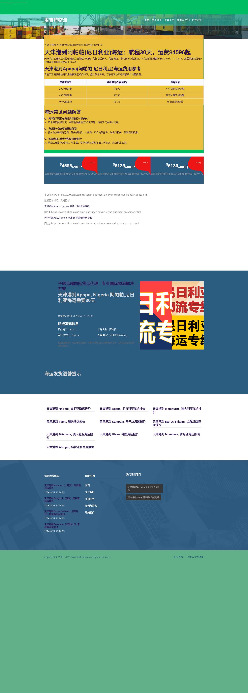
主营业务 (169, 20)
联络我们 (197, 20)
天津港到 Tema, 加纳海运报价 (65, 421)
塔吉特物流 (55, 20)
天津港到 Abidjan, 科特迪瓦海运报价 (70, 447)
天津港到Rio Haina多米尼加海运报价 (143, 488)
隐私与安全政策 (196, 557)
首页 (146, 20)
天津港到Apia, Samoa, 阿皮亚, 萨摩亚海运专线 (68, 217)
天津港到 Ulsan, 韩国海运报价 (119, 434)
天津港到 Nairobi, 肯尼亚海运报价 (68, 408)
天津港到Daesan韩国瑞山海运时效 (143, 497)
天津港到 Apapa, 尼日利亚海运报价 (122, 408)
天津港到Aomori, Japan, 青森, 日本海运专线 (66, 206)
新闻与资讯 (183, 20)
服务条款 (178, 557)
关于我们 (157, 20)
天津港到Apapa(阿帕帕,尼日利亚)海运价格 (81, 44)
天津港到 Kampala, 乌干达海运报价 (123, 421)
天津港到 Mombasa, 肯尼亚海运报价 (176, 434)
